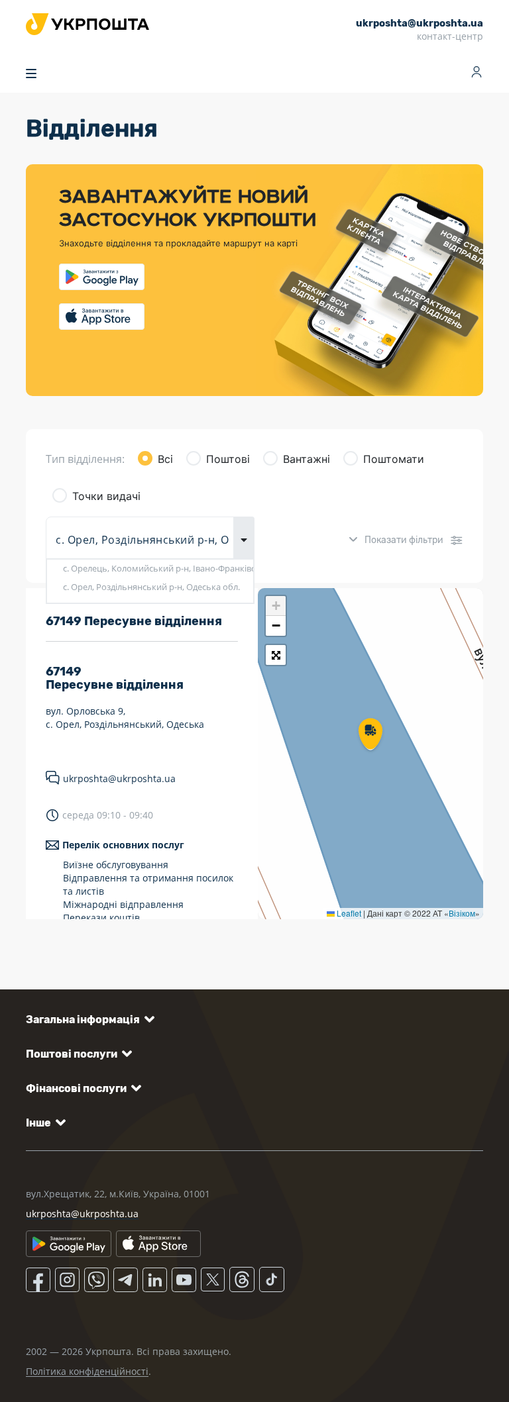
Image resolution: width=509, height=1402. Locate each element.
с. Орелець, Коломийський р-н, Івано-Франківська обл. (158, 568)
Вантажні (306, 459)
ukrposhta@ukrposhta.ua (119, 778)
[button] (370, 735)
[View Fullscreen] (276, 655)
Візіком (462, 913)
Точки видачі (106, 496)
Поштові (228, 459)
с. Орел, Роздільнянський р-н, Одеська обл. (151, 587)
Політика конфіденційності (87, 1371)
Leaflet (348, 913)
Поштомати (393, 459)
